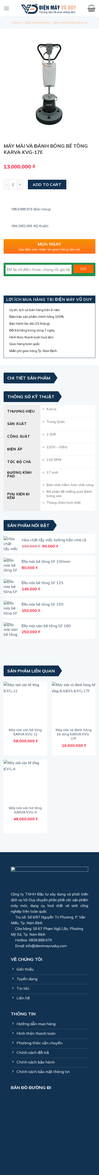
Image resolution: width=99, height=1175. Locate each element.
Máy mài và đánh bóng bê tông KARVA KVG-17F (74, 734)
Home (16, 22)
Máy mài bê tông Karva (70, 22)
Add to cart (47, 184)
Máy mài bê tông (37, 22)
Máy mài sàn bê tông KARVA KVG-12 (25, 732)
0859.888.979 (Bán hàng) (31, 209)
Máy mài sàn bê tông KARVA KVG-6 (25, 810)
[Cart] (91, 8)
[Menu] (6, 8)
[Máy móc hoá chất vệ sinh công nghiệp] (48, 8)
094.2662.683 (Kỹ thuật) (30, 226)
